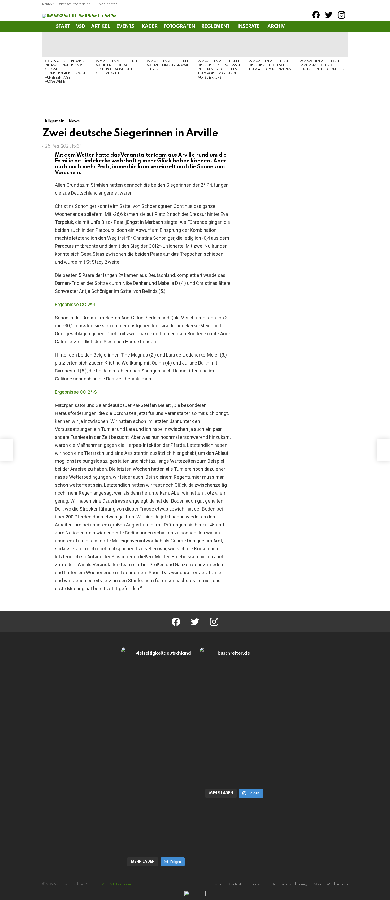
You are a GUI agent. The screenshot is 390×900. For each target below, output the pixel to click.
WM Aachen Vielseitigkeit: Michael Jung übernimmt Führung (168, 65)
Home (217, 884)
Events (125, 26)
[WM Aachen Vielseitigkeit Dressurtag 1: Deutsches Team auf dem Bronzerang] (271, 44)
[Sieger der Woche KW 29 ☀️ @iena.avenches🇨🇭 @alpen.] (234, 776)
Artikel (100, 26)
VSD (80, 26)
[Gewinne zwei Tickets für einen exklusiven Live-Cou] (234, 716)
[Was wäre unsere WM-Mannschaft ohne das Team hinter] (156, 716)
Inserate (248, 26)
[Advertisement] (303, 511)
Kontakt (48, 4)
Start (63, 26)
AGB (317, 884)
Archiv (276, 26)
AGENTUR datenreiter (120, 884)
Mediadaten (108, 4)
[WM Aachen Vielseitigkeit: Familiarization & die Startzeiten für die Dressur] (322, 44)
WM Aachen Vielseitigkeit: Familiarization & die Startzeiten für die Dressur (322, 65)
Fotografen (179, 26)
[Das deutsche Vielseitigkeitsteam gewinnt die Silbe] (156, 810)
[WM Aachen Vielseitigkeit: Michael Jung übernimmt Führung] (169, 44)
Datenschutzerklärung (74, 4)
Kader (150, 26)
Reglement (215, 26)
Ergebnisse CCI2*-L (75, 304)
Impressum (256, 884)
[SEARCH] (344, 26)
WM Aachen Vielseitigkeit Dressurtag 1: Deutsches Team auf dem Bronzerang (271, 65)
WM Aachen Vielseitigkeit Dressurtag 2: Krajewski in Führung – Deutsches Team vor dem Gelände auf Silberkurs (219, 69)
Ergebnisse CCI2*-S (76, 392)
